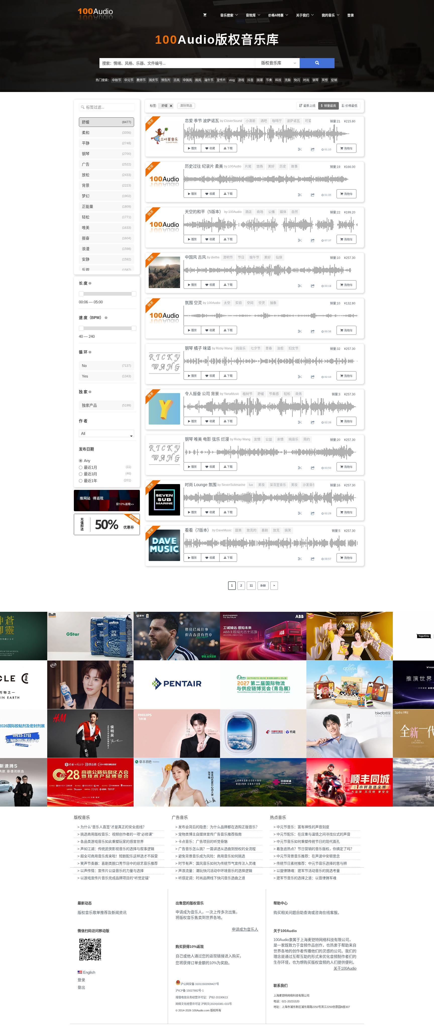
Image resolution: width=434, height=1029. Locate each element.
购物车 (348, 148)
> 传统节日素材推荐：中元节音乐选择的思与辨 (310, 863)
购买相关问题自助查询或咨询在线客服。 (307, 912)
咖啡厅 (277, 121)
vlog (232, 80)
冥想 (325, 80)
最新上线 (309, 106)
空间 (250, 303)
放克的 (251, 530)
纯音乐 (241, 348)
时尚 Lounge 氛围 (200, 485)
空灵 (261, 303)
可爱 (308, 121)
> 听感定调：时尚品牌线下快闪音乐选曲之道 (210, 878)
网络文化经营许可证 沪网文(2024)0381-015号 (204, 1003)
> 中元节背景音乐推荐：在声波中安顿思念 (307, 856)
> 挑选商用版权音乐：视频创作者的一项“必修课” (115, 834)
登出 (81, 987)
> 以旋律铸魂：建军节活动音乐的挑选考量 (307, 871)
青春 (268, 348)
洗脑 (288, 80)
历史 (283, 166)
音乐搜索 (226, 15)
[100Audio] (95, 15)
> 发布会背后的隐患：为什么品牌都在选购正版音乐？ (217, 827)
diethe (215, 257)
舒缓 (260, 394)
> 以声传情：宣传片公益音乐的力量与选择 (110, 871)
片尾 (248, 166)
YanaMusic (231, 394)
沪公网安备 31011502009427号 (200, 984)
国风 (198, 80)
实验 (238, 303)
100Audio (234, 166)
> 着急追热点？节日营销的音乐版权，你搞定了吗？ (314, 849)
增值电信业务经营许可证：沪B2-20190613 (202, 997)
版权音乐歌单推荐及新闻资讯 (102, 912)
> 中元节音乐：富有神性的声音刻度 (301, 827)
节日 (241, 257)
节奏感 (274, 394)
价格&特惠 (276, 15)
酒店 (248, 212)
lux (251, 485)
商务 (298, 394)
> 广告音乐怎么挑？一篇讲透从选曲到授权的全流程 (215, 849)
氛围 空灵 (193, 303)
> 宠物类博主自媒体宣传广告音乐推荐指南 (208, 834)
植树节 (247, 394)
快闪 (297, 80)
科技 (278, 80)
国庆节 (153, 80)
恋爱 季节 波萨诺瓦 (202, 121)
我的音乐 (328, 15)
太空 (227, 303)
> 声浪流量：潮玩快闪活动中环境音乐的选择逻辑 (213, 871)
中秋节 (116, 80)
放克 (276, 530)
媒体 (283, 212)
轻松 (287, 394)
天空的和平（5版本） (204, 212)
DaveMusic (224, 530)
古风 (177, 80)
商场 (260, 212)
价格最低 (351, 106)
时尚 (306, 80)
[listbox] (277, 63)
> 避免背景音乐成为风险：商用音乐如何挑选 (210, 856)
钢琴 (315, 80)
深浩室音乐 (278, 485)
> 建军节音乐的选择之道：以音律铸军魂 (305, 878)
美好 (271, 166)
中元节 (128, 80)
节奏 (269, 80)
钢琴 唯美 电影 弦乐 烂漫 (207, 439)
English (88, 972)
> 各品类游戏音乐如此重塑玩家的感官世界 (110, 841)
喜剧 (264, 530)
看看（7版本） (198, 530)
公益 (268, 439)
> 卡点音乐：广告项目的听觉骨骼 (201, 841)
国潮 (260, 80)
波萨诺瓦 (293, 121)
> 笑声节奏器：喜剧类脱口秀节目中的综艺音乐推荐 (117, 863)
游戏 (241, 80)
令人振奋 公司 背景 (202, 394)
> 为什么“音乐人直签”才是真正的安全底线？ (111, 827)
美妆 (261, 485)
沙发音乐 (309, 485)
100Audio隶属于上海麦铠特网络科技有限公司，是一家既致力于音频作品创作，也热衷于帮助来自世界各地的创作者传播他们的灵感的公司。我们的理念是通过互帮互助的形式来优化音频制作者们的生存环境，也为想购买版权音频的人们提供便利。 (315, 951)
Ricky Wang (224, 348)
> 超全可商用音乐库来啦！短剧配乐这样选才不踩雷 (117, 856)
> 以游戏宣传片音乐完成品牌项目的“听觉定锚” (113, 878)
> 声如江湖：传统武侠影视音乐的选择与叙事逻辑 (115, 849)
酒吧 (263, 121)
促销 (334, 80)
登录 (350, 15)
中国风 (187, 80)
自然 (294, 212)
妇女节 (293, 348)
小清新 (250, 121)
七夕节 (255, 348)
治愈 (280, 348)
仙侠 (279, 257)
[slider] (81, 293)
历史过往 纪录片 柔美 (204, 166)
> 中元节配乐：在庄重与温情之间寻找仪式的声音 (312, 834)
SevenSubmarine (233, 485)
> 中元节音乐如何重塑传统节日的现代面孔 (307, 841)
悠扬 (259, 166)
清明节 (228, 257)
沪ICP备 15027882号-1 (190, 990)
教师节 (141, 80)
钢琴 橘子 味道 (198, 348)
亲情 (280, 439)
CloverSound (233, 121)
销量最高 (330, 106)
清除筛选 (186, 106)
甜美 (238, 530)
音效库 (251, 15)
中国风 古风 (195, 257)
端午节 (208, 80)
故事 (294, 166)
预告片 (165, 80)
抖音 (250, 80)
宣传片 (221, 80)
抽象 (273, 303)
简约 (306, 439)
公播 (271, 212)
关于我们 (302, 15)
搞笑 (288, 530)
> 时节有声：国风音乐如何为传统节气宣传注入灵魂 (215, 863)
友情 (257, 439)
